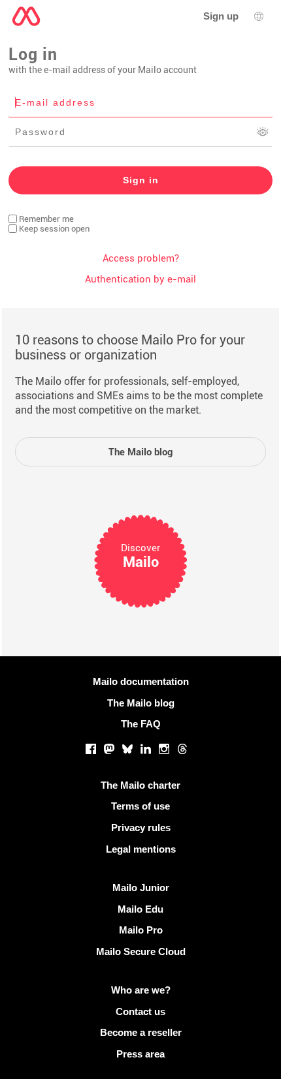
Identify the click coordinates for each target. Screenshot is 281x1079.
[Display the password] (263, 131)
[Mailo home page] (26, 16)
